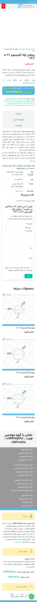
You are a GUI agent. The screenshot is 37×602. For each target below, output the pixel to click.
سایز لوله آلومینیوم (18, 103)
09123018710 (18, 442)
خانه (33, 49)
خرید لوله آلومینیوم (29, 103)
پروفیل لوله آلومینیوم (25, 49)
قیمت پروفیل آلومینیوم (22, 105)
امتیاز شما (29, 224)
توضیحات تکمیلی (18, 120)
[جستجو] (3, 6)
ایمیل (30, 258)
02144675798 (14, 438)
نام (31, 248)
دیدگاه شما (28, 231)
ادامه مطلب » (17, 542)
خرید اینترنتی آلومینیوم (10, 101)
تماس (27, 168)
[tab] (18, 114)
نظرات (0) (18, 125)
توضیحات (18, 114)
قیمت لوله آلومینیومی (10, 105)
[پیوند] (26, 6)
